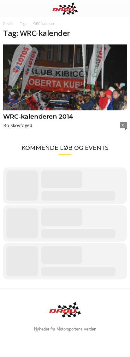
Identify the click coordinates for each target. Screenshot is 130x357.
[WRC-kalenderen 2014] (65, 77)
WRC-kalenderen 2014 (38, 116)
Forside (8, 23)
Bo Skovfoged (17, 125)
